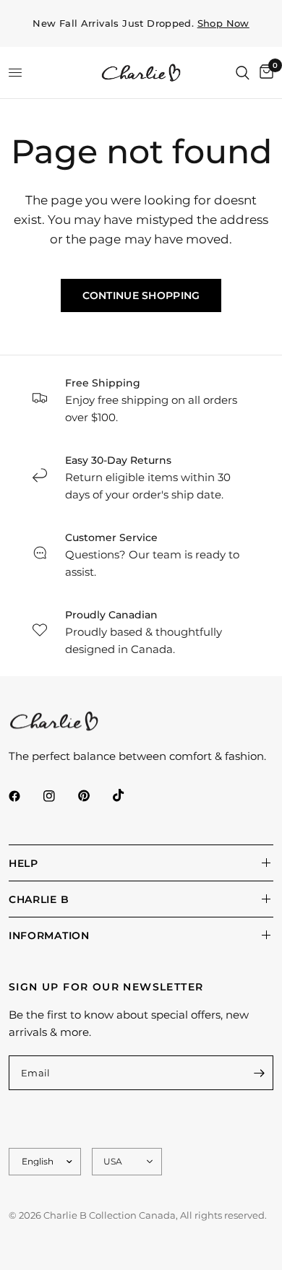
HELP (23, 863)
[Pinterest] (94, 796)
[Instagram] (59, 796)
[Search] (243, 72)
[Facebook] (24, 796)
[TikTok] (129, 795)
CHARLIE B (39, 899)
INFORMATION (49, 935)
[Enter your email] (258, 1072)
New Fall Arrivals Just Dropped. (141, 23)
